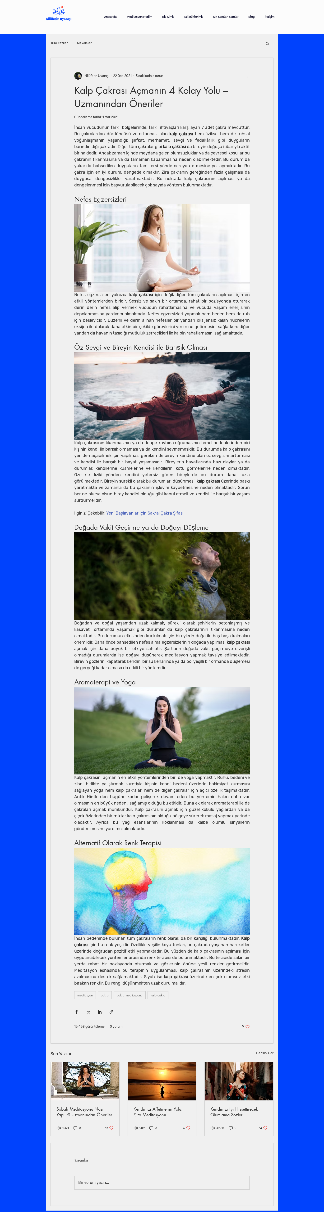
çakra (105, 995)
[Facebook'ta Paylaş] (76, 1012)
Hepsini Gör (264, 1053)
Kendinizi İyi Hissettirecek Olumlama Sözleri (234, 1111)
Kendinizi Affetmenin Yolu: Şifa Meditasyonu (158, 1111)
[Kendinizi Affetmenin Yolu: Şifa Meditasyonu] (162, 1081)
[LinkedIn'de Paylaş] (99, 1012)
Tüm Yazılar (59, 43)
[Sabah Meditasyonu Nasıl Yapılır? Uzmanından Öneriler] (85, 1081)
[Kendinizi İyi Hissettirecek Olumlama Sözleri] (239, 1081)
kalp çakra (158, 995)
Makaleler (84, 43)
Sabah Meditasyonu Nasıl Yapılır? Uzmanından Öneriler (84, 1111)
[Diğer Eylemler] (247, 76)
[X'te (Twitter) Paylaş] (88, 1012)
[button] (267, 43)
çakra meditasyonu (130, 995)
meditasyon (85, 995)
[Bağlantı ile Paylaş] (111, 1012)
